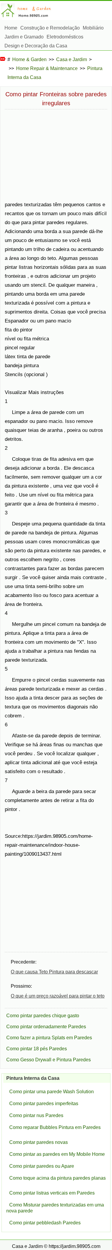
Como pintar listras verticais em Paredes (52, 1192)
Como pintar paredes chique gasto (42, 1015)
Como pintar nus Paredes (36, 1115)
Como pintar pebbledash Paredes (45, 1222)
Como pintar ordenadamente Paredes (46, 1026)
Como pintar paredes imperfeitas (43, 1103)
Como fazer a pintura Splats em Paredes (49, 1037)
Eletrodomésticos (65, 36)
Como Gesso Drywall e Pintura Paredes (48, 1059)
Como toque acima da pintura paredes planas (57, 1178)
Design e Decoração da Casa (35, 45)
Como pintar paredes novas (38, 1142)
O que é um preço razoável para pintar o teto (58, 995)
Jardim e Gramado (24, 36)
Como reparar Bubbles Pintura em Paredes (55, 1127)
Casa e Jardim (71, 59)
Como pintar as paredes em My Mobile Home (57, 1154)
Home (10, 27)
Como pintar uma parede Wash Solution (51, 1091)
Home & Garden (29, 59)
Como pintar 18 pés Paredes (36, 1048)
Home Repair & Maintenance (47, 68)
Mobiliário (93, 27)
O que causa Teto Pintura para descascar (54, 971)
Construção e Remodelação (50, 27)
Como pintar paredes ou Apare (41, 1166)
